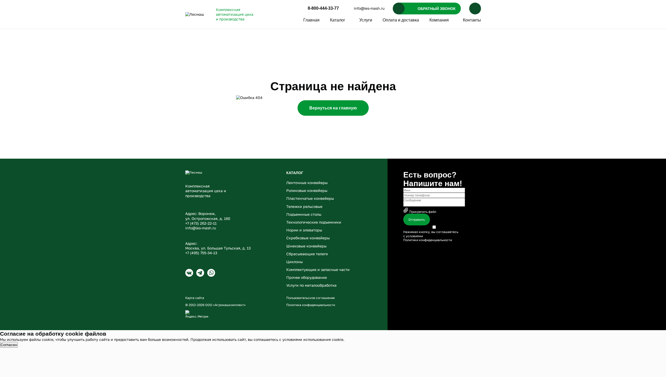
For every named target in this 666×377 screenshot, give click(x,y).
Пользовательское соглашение (310, 298)
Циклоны (294, 261)
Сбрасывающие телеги (307, 254)
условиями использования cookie (312, 339)
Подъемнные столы (303, 214)
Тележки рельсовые (304, 206)
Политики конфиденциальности (427, 240)
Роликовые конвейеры (306, 190)
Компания (439, 20)
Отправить (416, 219)
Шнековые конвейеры (306, 246)
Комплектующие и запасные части (318, 269)
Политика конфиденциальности (310, 305)
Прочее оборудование (306, 277)
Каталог (337, 20)
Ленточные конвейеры (307, 182)
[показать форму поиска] (475, 8)
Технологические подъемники (313, 222)
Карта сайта (194, 298)
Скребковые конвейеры (308, 238)
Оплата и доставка (401, 20)
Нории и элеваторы (304, 230)
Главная (311, 20)
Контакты (472, 20)
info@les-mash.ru (369, 8)
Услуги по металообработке (311, 285)
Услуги (365, 20)
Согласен (9, 344)
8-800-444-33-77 (323, 8)
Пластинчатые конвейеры (310, 198)
